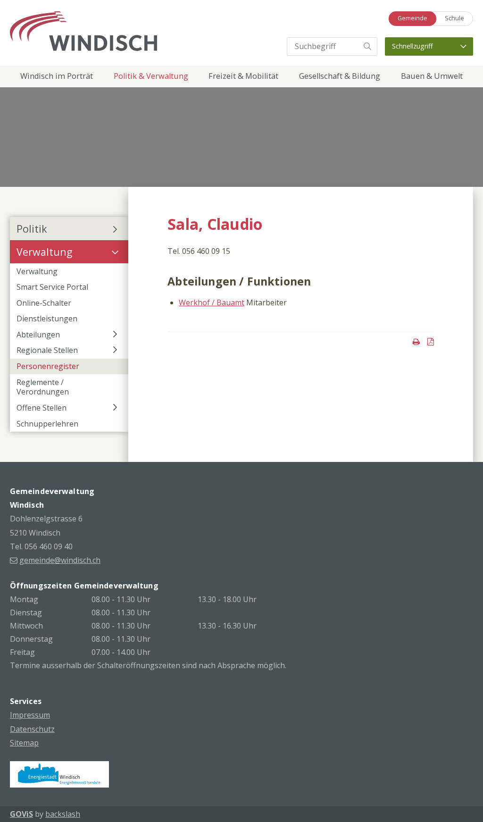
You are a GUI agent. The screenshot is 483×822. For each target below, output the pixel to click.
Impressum (30, 715)
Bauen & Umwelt (432, 76)
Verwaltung (44, 252)
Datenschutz (32, 729)
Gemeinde (412, 18)
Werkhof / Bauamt (211, 302)
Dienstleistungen (47, 318)
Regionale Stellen (47, 350)
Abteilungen (38, 334)
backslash (62, 814)
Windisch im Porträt (56, 76)
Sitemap (24, 743)
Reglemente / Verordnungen (43, 387)
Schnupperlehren (47, 424)
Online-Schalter (44, 303)
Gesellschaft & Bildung (339, 76)
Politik (32, 228)
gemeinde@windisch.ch (59, 560)
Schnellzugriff (412, 46)
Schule (454, 18)
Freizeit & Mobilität (243, 76)
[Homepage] (83, 30)
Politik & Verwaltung (151, 76)
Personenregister (48, 366)
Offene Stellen (42, 408)
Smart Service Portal (52, 287)
